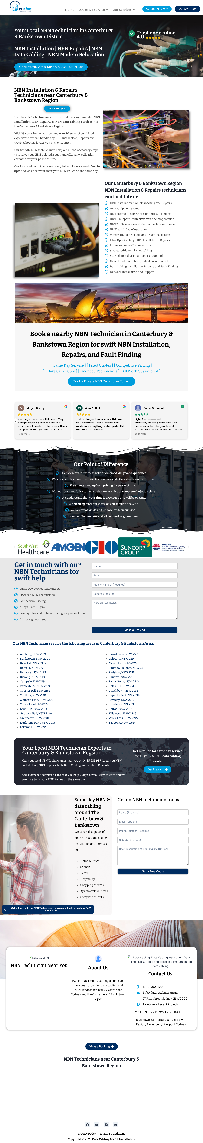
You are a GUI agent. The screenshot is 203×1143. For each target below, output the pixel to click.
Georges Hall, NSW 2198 (36, 713)
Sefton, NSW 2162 (120, 709)
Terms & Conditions (112, 1133)
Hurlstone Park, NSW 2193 (37, 722)
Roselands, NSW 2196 (123, 704)
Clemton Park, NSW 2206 (36, 700)
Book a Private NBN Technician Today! (101, 381)
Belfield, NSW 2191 (32, 668)
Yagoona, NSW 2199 (122, 722)
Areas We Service (92, 10)
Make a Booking (134, 630)
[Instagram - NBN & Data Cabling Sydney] (106, 1124)
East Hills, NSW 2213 (33, 709)
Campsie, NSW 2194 (33, 681)
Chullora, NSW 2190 (33, 695)
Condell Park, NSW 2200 (36, 704)
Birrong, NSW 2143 (32, 677)
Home (69, 10)
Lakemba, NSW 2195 (33, 727)
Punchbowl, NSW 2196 (123, 690)
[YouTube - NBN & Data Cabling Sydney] (96, 1124)
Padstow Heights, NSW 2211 (127, 668)
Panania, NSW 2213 (121, 677)
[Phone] (115, 1124)
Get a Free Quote (153, 871)
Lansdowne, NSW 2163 (124, 654)
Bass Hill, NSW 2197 (33, 663)
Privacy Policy (87, 1133)
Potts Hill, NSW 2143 (122, 686)
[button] (93, 10)
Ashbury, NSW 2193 (33, 654)
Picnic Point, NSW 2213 (124, 681)
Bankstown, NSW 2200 (35, 658)
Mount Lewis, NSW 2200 (125, 663)
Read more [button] (83, 434)
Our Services (122, 10)
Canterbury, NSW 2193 (35, 686)
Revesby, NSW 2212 (121, 700)
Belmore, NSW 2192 (33, 672)
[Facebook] (87, 1124)
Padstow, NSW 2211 (121, 672)
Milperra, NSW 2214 (122, 658)
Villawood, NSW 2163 (122, 713)
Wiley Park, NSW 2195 (123, 718)
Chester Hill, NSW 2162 (35, 690)
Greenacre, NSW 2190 (34, 718)
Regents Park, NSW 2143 (125, 695)
